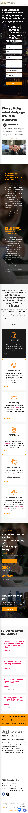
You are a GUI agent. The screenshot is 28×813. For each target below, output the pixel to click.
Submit (14, 83)
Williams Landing (19, 716)
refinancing (16, 407)
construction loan (13, 474)
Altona (14, 720)
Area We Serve (14, 810)
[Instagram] (7, 794)
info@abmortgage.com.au (15, 786)
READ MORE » (7, 650)
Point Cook (7, 716)
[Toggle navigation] (25, 3)
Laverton (6, 720)
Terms (4, 807)
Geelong (23, 724)
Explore (6, 354)
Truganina (6, 724)
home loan (15, 343)
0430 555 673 (12, 783)
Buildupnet (15, 809)
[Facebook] (3, 794)
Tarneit (15, 724)
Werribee (23, 720)
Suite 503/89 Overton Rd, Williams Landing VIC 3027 (16, 789)
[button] (11, 138)
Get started (9, 561)
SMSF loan (8, 443)
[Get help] (25, 810)
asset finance (19, 379)
